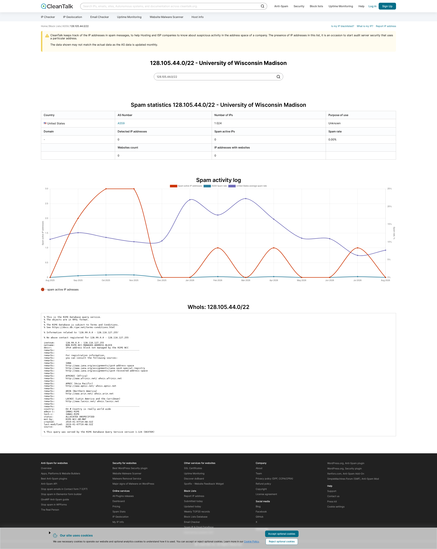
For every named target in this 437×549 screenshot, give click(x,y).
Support (331, 491)
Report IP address (386, 26)
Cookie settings (335, 506)
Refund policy (263, 483)
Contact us (333, 496)
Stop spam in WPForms (54, 504)
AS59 (121, 123)
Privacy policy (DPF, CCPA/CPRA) (274, 478)
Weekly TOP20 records (197, 511)
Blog (258, 506)
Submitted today (193, 501)
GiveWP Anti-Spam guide (55, 499)
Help (361, 6)
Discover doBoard (194, 478)
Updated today (192, 506)
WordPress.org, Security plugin (344, 468)
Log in (373, 6)
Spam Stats (118, 511)
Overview (46, 468)
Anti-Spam (281, 6)
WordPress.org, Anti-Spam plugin (345, 463)
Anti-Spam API (49, 483)
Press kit (332, 501)
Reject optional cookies (282, 541)
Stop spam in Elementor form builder (61, 494)
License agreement (266, 494)
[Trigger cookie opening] (46, 533)
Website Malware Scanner (166, 17)
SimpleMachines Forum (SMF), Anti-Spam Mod (353, 478)
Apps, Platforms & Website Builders (60, 473)
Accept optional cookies (281, 533)
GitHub (259, 516)
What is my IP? (365, 26)
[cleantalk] (57, 6)
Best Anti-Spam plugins (54, 478)
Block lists (316, 6)
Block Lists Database (195, 516)
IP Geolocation (72, 17)
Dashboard (118, 501)
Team (259, 473)
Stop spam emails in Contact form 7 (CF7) (64, 488)
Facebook (261, 511)
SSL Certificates (193, 468)
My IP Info (118, 521)
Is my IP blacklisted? (342, 26)
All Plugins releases (123, 495)
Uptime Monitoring (341, 6)
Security (299, 6)
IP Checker (48, 17)
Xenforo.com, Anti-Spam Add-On (345, 473)
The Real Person (50, 509)
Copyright (261, 488)
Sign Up (387, 6)
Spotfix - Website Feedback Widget (204, 483)
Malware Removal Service (126, 478)
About (259, 468)
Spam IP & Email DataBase (199, 527)
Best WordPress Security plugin (129, 468)
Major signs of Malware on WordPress (133, 483)
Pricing (116, 506)
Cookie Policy (251, 541)
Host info (198, 17)
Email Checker (99, 17)
